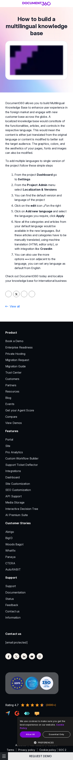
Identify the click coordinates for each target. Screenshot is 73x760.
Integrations (13, 471)
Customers (12, 379)
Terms (10, 749)
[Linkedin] (24, 656)
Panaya (10, 557)
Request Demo (40, 756)
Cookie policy (47, 749)
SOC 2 (62, 749)
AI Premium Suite (16, 515)
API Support (13, 496)
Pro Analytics (14, 452)
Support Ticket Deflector (21, 465)
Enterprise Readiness (19, 347)
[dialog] (45, 731)
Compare (11, 416)
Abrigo (9, 532)
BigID (9, 538)
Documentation (15, 592)
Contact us (12, 611)
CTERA (10, 563)
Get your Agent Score (19, 410)
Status (9, 599)
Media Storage (14, 502)
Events (9, 404)
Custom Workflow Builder (21, 458)
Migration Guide (15, 366)
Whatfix (10, 550)
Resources (12, 391)
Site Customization (17, 483)
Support (10, 586)
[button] (45, 742)
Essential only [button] (56, 734)
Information (13, 617)
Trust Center (13, 372)
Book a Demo (14, 341)
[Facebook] (8, 656)
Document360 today (33, 276)
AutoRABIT (13, 569)
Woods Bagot (14, 544)
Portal (9, 439)
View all (15, 306)
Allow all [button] (30, 734)
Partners (10, 385)
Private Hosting (15, 354)
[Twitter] (16, 656)
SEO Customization (18, 490)
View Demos (13, 423)
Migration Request (17, 360)
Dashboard (12, 477)
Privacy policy (26, 749)
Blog (8, 398)
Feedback (11, 605)
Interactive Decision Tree (21, 509)
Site (7, 446)
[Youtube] (32, 656)
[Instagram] (40, 656)
